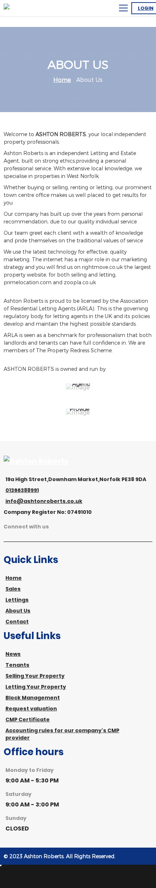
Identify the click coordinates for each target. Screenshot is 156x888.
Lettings (17, 599)
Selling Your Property (35, 675)
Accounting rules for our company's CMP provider (62, 734)
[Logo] (36, 8)
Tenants (17, 665)
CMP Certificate (27, 719)
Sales (13, 588)
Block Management (32, 697)
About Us (17, 610)
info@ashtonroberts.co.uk (43, 501)
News (13, 654)
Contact (17, 621)
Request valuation (31, 708)
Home (62, 79)
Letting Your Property (35, 686)
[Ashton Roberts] (36, 461)
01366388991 (22, 490)
